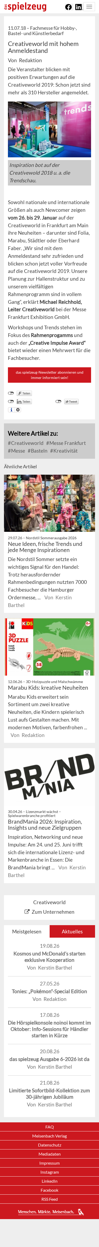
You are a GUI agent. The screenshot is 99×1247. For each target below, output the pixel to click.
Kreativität (65, 451)
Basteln (39, 451)
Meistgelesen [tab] (26, 931)
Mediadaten (50, 1153)
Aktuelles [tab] (72, 931)
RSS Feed (49, 1199)
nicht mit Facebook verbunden (11, 393)
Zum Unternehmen (53, 912)
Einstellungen (18, 409)
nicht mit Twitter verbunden (58, 401)
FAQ (49, 1126)
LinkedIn (50, 1180)
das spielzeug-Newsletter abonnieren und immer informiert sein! (49, 375)
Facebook (49, 1190)
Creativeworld (27, 443)
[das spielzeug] (25, 6)
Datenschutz (49, 1144)
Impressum (49, 1162)
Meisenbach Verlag (49, 1135)
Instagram (49, 1171)
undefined (11, 401)
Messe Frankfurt (67, 443)
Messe (17, 451)
